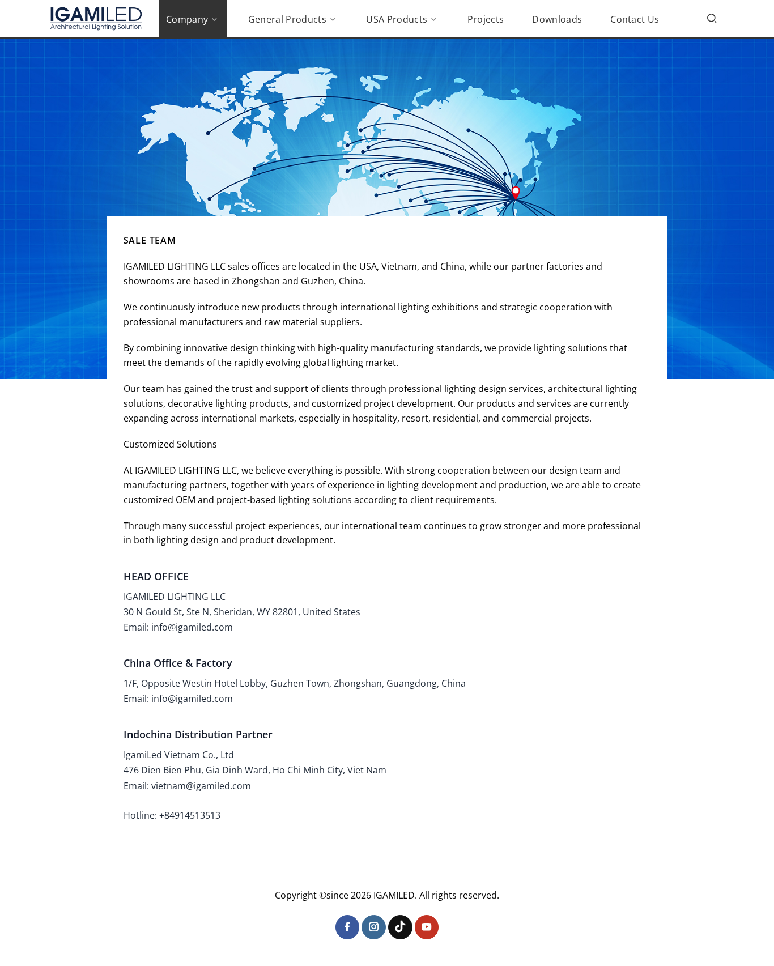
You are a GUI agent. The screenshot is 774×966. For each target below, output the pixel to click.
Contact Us (634, 19)
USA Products (396, 19)
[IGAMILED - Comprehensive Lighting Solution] (96, 19)
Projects (485, 19)
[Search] (711, 18)
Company (187, 19)
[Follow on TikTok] (400, 927)
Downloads (557, 19)
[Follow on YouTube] (427, 927)
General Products (287, 19)
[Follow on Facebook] (347, 927)
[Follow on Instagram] (374, 927)
